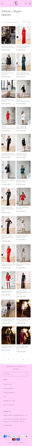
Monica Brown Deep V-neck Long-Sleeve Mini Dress (8, 347)
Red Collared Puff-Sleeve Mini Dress (22, 208)
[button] (2, 4)
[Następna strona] (28, 359)
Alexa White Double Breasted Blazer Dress (21, 127)
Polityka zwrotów (8, 388)
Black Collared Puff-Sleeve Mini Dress (7, 181)
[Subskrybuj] (26, 374)
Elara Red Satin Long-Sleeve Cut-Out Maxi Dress (23, 46)
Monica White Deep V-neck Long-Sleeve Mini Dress (23, 320)
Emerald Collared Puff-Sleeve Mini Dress (22, 181)
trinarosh (13, 442)
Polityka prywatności (9, 392)
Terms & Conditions (9, 405)
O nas (5, 396)
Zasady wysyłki (8, 384)
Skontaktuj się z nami (9, 401)
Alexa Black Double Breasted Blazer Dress (21, 154)
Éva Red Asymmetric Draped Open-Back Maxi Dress (8, 264)
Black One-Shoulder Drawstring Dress (23, 100)
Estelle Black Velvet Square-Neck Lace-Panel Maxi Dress (8, 154)
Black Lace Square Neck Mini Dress (7, 73)
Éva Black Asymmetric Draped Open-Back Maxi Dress (7, 209)
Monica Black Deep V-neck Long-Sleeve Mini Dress (8, 320)
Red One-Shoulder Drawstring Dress (8, 127)
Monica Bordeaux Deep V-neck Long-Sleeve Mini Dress (23, 348)
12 (23, 359)
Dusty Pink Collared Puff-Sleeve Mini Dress (22, 236)
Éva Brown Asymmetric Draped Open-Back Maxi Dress (7, 237)
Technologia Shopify (20, 442)
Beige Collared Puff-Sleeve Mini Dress (23, 264)
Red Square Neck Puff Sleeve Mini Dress (6, 291)
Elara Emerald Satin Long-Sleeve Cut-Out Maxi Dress (23, 73)
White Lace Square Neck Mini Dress (7, 100)
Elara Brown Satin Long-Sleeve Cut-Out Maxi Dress (8, 46)
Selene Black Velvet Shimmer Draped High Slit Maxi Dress (22, 292)
